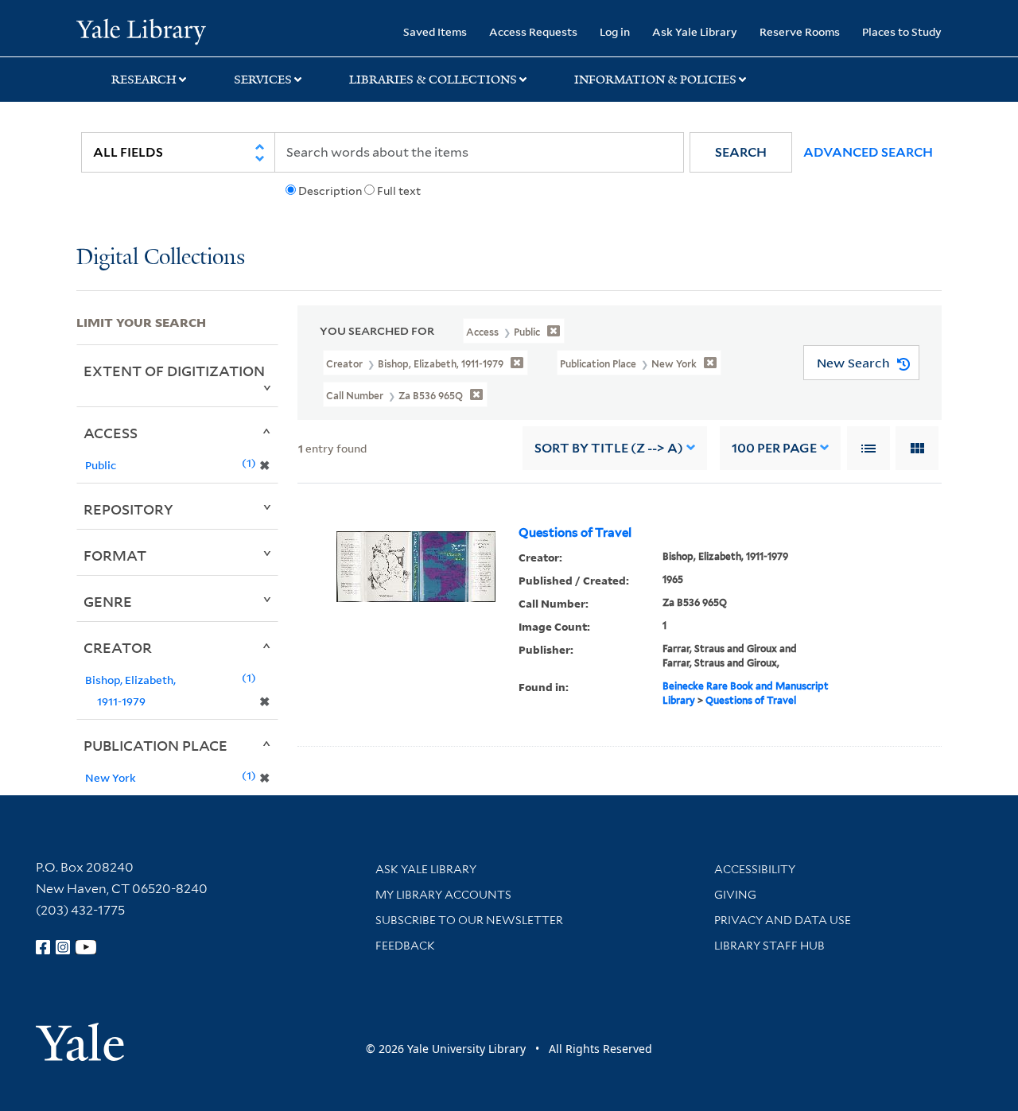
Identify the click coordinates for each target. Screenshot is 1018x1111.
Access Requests (533, 31)
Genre (108, 601)
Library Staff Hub (769, 945)
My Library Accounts (443, 894)
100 (774, 448)
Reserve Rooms (800, 31)
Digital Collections (160, 258)
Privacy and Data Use (782, 920)
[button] (741, 152)
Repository (128, 509)
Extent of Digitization (174, 370)
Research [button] (144, 79)
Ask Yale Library (694, 31)
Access (111, 432)
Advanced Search (868, 152)
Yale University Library (141, 30)
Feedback (405, 945)
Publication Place (155, 745)
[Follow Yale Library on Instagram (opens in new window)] (63, 947)
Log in (615, 31)
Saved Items (435, 31)
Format (115, 555)
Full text (399, 191)
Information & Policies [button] (655, 79)
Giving (735, 894)
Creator (118, 647)
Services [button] (263, 79)
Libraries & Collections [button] (433, 79)
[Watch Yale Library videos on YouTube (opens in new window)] (86, 947)
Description (330, 191)
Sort (608, 448)
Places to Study (902, 31)
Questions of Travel (575, 533)
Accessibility (754, 869)
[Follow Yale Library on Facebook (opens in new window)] (43, 947)
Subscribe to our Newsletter (469, 920)
